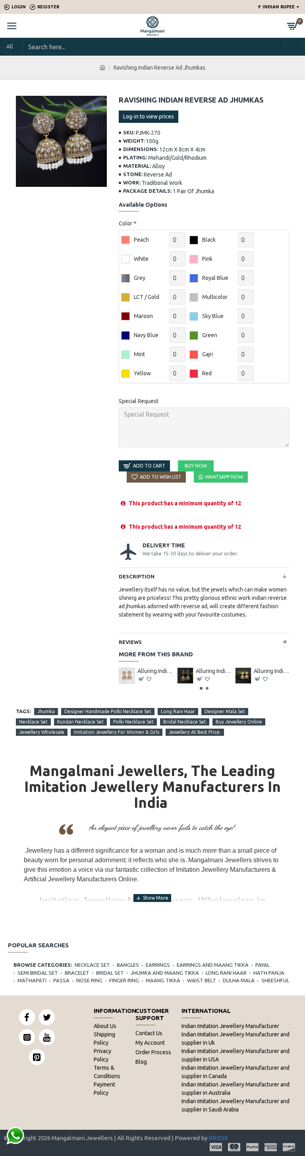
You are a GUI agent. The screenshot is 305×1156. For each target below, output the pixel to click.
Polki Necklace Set (133, 721)
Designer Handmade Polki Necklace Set (107, 711)
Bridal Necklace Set (184, 721)
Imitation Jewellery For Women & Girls (116, 732)
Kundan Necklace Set (80, 721)
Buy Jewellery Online (239, 721)
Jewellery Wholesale (41, 732)
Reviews (130, 642)
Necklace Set (33, 721)
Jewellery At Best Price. (195, 732)
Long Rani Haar (178, 711)
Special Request (138, 401)
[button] (201, 688)
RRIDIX (218, 1138)
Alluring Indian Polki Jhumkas (155, 671)
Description (136, 576)
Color (125, 223)
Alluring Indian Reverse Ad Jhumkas (213, 671)
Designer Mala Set (225, 711)
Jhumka (46, 711)
